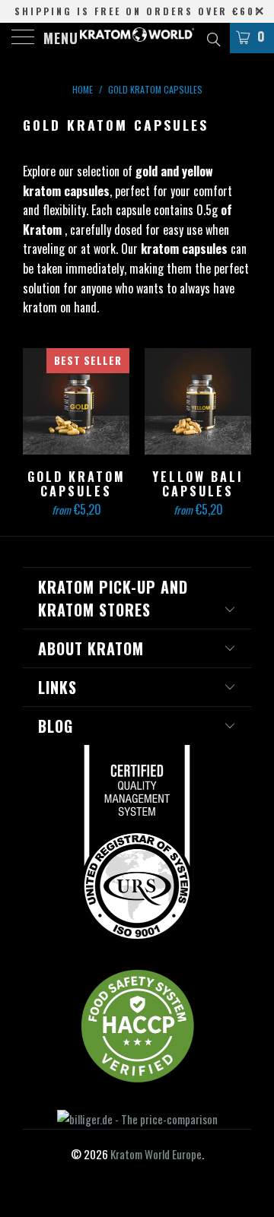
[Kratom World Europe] (137, 38)
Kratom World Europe (156, 1154)
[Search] (213, 37)
